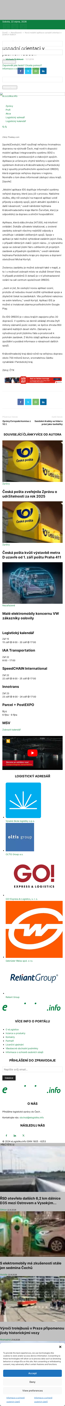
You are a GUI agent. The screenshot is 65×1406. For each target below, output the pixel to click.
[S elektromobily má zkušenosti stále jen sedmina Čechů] (32, 1234)
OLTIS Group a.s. (14, 854)
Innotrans (10, 687)
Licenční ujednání (15, 1044)
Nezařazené (8, 605)
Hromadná (5, 1339)
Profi (8, 109)
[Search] (6, 127)
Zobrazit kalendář (11, 729)
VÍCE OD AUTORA (48, 434)
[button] (60, 1346)
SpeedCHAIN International (24, 668)
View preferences (32, 1390)
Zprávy (9, 106)
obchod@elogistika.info (32, 1117)
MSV (6, 723)
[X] (23, 27)
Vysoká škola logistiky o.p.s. (20, 821)
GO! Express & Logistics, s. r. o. (22, 899)
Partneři (10, 1040)
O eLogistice (12, 1029)
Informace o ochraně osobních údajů (21, 68)
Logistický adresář (15, 117)
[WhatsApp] (35, 402)
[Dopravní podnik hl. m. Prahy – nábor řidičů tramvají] (32, 381)
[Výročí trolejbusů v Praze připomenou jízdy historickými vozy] (32, 1299)
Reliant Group (13, 997)
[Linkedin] (15, 27)
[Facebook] (6, 27)
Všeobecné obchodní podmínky (22, 1048)
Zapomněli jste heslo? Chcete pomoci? (22, 65)
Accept (32, 1373)
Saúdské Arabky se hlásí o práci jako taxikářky (49, 422)
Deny (32, 1381)
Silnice (3, 1209)
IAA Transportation (18, 650)
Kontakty (10, 1037)
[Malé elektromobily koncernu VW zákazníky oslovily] (32, 583)
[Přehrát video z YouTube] (32, 753)
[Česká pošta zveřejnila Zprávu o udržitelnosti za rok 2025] (32, 461)
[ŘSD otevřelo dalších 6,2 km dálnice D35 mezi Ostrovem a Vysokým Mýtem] (32, 1169)
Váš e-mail (7, 84)
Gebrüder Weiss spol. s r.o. (19, 960)
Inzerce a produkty (15, 1033)
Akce (8, 113)
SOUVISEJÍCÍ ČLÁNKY (20, 434)
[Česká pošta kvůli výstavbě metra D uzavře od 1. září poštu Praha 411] (32, 522)
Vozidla (3, 1274)
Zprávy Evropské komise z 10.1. (16, 422)
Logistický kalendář (16, 121)
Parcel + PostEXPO (18, 705)
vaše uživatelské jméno (14, 48)
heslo (5, 58)
